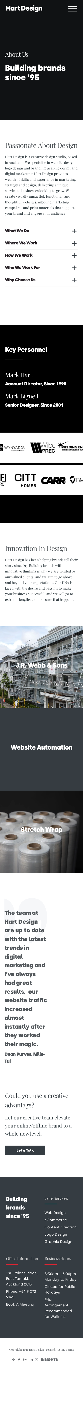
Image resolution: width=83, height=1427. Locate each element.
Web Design (55, 1213)
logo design (14, 168)
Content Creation (61, 1227)
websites (29, 202)
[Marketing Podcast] (13, 1359)
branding (38, 168)
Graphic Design (58, 1241)
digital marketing (18, 173)
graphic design (59, 168)
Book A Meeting (20, 1304)
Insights (49, 1359)
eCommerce (56, 1220)
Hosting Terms (64, 1349)
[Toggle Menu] (72, 8)
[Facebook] (19, 1359)
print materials (42, 207)
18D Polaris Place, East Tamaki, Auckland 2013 (22, 1278)
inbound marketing (53, 202)
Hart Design (43, 173)
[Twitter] (36, 1359)
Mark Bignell (21, 396)
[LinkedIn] (31, 1359)
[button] (41, 231)
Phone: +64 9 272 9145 (21, 1294)
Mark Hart (18, 374)
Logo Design (56, 1234)
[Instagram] (25, 1359)
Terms (50, 1349)
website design (63, 162)
